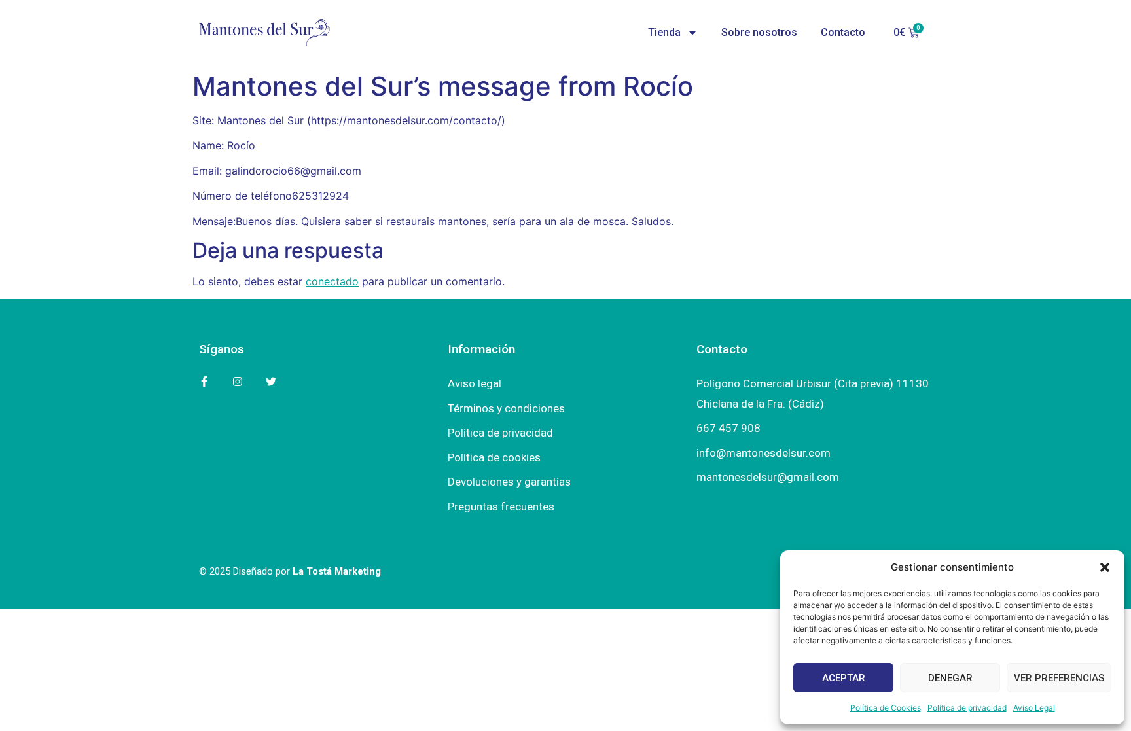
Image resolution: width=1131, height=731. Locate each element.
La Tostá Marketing (337, 571)
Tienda (664, 32)
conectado (332, 281)
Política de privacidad (967, 708)
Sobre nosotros (759, 32)
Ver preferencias (1059, 678)
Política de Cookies (885, 708)
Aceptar (843, 678)
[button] (1104, 567)
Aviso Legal (1034, 708)
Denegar (950, 678)
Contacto (843, 32)
